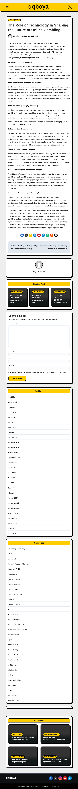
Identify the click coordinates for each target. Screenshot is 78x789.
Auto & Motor (12, 559)
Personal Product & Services (18, 655)
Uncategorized (14, 20)
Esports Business (14, 579)
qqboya (38, 6)
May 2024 (11, 478)
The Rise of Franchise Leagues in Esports (20, 761)
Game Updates (13, 614)
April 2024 (11, 483)
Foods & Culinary (14, 604)
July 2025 (11, 407)
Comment (12, 324)
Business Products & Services (18, 564)
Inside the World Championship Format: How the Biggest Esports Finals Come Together (54, 741)
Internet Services (14, 635)
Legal (10, 640)
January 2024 (13, 498)
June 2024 (12, 473)
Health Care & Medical (16, 625)
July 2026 (11, 397)
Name (11, 352)
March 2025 (12, 427)
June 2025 (12, 412)
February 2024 (13, 493)
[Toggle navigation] (7, 7)
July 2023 (11, 528)
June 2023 (12, 533)
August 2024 (12, 463)
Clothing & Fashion (15, 569)
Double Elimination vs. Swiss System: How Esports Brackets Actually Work (55, 762)
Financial (11, 599)
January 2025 (13, 437)
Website (11, 366)
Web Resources (13, 700)
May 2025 (11, 417)
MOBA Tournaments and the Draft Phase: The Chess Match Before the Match (22, 740)
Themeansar (55, 786)
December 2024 (13, 442)
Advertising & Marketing (16, 549)
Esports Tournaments (15, 594)
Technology (12, 685)
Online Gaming (13, 650)
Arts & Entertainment (15, 554)
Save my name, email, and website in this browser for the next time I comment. (38, 372)
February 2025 (13, 432)
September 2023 (14, 518)
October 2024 (13, 453)
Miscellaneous (13, 645)
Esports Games (13, 589)
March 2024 (12, 488)
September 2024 (14, 458)
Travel (10, 690)
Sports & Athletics (14, 680)
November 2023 (13, 508)
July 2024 (11, 468)
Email (10, 359)
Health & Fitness (14, 619)
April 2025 (11, 422)
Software (11, 675)
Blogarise (45, 786)
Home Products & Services (17, 630)
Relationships (13, 670)
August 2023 (12, 523)
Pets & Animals (13, 660)
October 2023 (13, 513)
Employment (12, 574)
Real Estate (12, 665)
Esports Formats (14, 584)
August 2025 (12, 402)
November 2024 (13, 447)
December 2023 (13, 503)
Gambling (11, 609)
